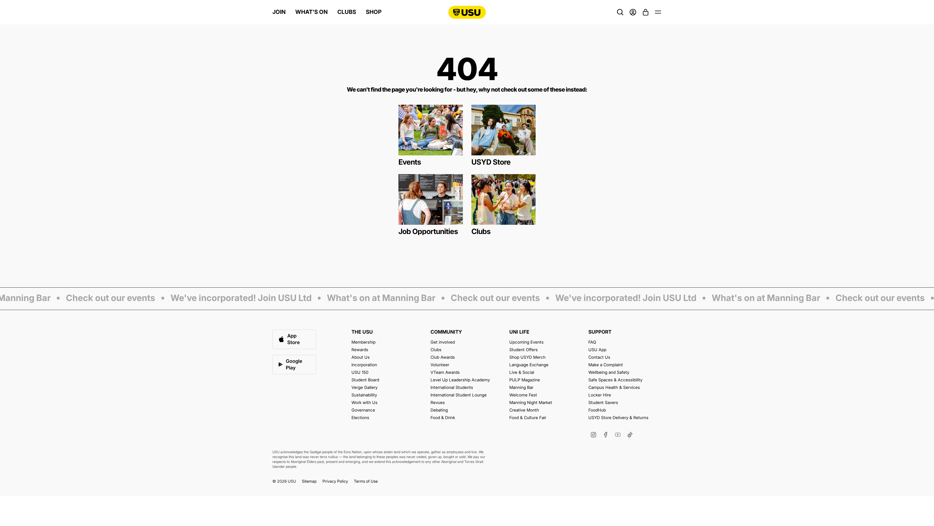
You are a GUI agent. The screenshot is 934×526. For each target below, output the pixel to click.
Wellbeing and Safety (608, 372)
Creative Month (524, 410)
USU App (597, 350)
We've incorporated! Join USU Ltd (230, 298)
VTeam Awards (445, 372)
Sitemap (309, 481)
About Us (360, 357)
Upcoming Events (526, 342)
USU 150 (359, 372)
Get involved (443, 342)
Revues (438, 403)
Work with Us (364, 403)
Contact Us (599, 357)
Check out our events (99, 298)
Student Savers (603, 403)
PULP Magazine (524, 380)
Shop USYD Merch (527, 357)
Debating (439, 410)
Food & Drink (443, 418)
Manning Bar (521, 387)
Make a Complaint (605, 365)
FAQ (592, 342)
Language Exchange (528, 365)
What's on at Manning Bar (370, 298)
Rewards (359, 350)
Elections (360, 418)
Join (279, 12)
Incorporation (364, 365)
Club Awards (443, 357)
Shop (374, 12)
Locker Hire (599, 395)
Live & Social (521, 372)
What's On (311, 12)
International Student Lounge (459, 395)
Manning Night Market (530, 403)
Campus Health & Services (614, 387)
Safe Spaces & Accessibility (615, 380)
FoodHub (597, 410)
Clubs (346, 12)
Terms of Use (366, 481)
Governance (363, 410)
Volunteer (440, 365)
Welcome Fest (523, 395)
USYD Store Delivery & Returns (618, 418)
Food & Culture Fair (527, 418)
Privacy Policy (335, 481)
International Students (452, 387)
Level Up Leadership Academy (460, 380)
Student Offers (523, 350)
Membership (363, 342)
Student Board (365, 380)
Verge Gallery (364, 387)
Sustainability (364, 395)
